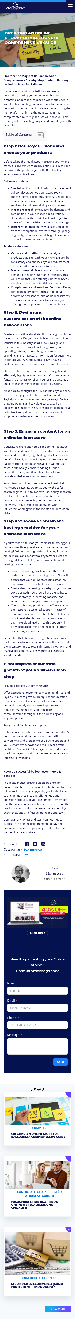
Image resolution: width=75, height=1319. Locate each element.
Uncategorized (42, 1196)
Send (60, 1061)
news (25, 854)
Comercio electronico (34, 1192)
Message (13, 1035)
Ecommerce (32, 849)
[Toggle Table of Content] (38, 135)
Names (12, 983)
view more (58, 1308)
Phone (11, 1018)
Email (11, 1000)
